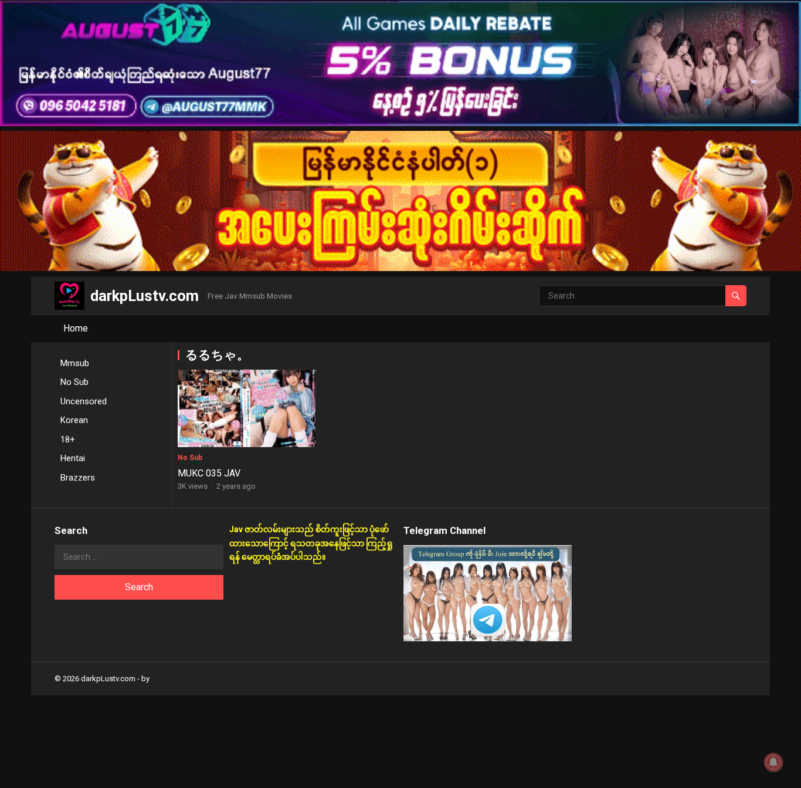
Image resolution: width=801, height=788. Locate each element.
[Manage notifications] (773, 762)
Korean (74, 420)
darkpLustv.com (144, 296)
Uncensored (83, 401)
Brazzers (77, 477)
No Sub (74, 382)
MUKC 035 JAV (209, 473)
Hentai (72, 458)
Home (75, 328)
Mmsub (74, 363)
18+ (67, 439)
